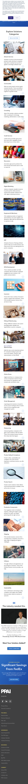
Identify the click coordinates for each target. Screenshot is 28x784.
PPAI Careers (4, 777)
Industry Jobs (4, 775)
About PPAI (4, 770)
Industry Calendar (5, 738)
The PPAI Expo (4, 735)
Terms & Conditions (6, 708)
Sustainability (4, 763)
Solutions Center (5, 747)
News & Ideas (4, 715)
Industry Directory (5, 740)
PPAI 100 (3, 720)
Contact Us (3, 772)
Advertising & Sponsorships (8, 723)
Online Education (5, 752)
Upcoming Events (5, 732)
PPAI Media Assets (5, 760)
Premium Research (5, 718)
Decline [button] (17, 17)
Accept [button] (10, 17)
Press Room (4, 726)
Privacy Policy (4, 706)
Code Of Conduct (5, 750)
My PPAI (3, 758)
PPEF (2, 755)
